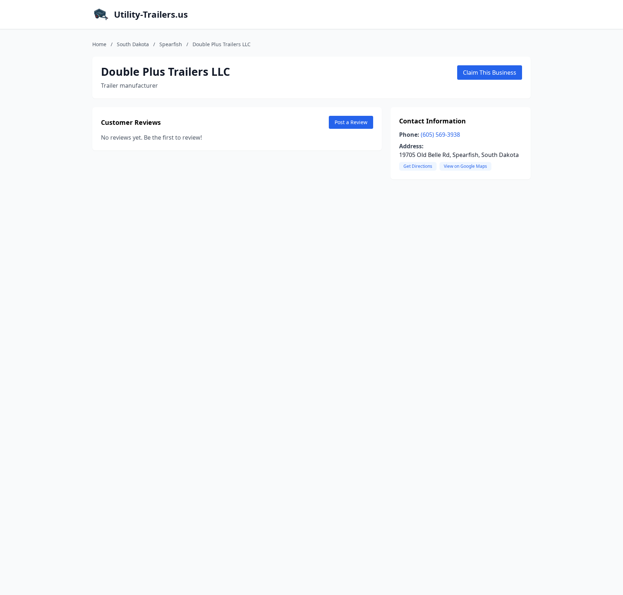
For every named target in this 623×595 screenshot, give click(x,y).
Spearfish (170, 44)
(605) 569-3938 (440, 135)
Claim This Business (489, 72)
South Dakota (133, 44)
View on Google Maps (465, 166)
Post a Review (351, 122)
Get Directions (417, 166)
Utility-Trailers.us (151, 14)
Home (99, 44)
